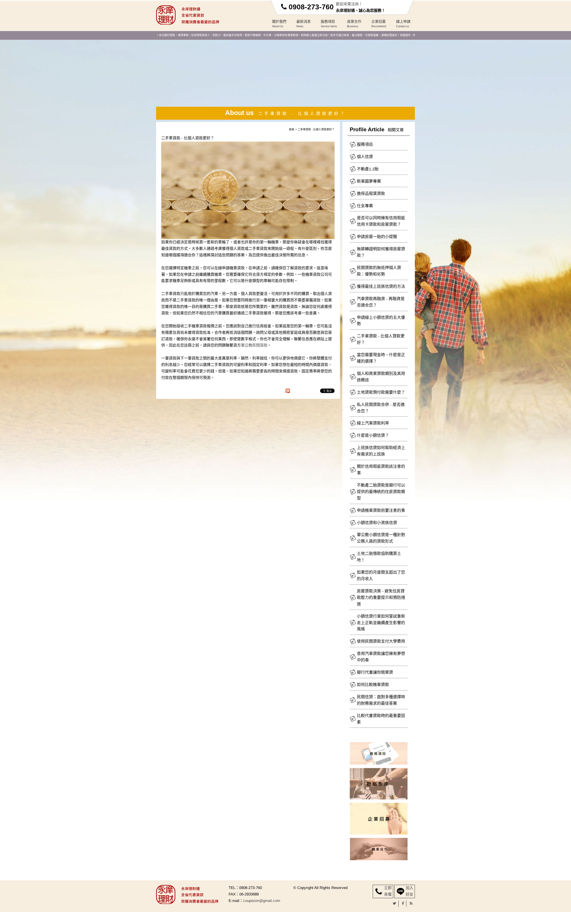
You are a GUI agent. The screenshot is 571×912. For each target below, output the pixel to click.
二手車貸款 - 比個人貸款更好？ (381, 339)
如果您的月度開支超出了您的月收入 (381, 575)
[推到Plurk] (290, 391)
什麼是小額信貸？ (373, 435)
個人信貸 (365, 157)
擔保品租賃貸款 (371, 193)
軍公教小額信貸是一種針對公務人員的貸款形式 (381, 538)
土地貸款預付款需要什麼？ (381, 392)
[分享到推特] (395, 903)
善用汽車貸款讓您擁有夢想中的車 (381, 656)
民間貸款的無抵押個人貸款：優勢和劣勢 (379, 271)
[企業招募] (378, 819)
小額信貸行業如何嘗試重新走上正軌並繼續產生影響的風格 (381, 623)
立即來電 (388, 891)
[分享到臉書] (403, 903)
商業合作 (354, 24)
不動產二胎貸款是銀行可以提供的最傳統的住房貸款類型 (381, 491)
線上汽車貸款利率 (373, 423)
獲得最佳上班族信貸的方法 (381, 286)
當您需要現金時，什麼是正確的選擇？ (381, 358)
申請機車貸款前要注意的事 (381, 510)
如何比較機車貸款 (373, 684)
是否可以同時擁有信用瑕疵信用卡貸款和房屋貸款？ (381, 221)
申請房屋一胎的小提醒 (377, 236)
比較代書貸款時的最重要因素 (381, 718)
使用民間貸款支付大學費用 (381, 641)
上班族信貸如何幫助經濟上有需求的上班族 (381, 451)
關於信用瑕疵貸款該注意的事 (381, 469)
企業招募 (378, 24)
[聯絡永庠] (378, 784)
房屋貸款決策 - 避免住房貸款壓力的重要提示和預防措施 (381, 597)
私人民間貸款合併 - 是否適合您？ (381, 407)
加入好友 (409, 891)
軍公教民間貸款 (254, 345)
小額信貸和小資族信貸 (377, 523)
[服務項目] (378, 753)
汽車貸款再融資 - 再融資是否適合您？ (381, 302)
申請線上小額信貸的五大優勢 (381, 320)
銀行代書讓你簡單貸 (375, 672)
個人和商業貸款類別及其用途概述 (381, 376)
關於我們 (279, 24)
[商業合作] (378, 849)
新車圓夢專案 (369, 181)
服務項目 (329, 24)
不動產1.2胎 (368, 169)
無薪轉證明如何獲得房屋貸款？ (381, 252)
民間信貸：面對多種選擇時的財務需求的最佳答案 (381, 700)
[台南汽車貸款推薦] (193, 15)
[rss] (411, 903)
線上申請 (403, 24)
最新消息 (303, 24)
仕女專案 (365, 206)
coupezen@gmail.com (261, 901)
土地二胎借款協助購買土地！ (379, 556)
